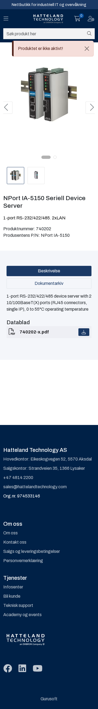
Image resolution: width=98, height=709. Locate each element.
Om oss (10, 533)
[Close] (86, 48)
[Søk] (89, 33)
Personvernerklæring (23, 560)
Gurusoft (49, 699)
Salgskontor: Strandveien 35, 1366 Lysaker (44, 468)
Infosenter (13, 587)
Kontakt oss (14, 542)
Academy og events (22, 614)
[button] (46, 157)
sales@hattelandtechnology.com (35, 486)
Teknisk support (18, 605)
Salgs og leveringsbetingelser (31, 551)
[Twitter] (7, 668)
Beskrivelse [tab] (49, 271)
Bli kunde (11, 596)
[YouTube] (37, 668)
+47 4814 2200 (18, 477)
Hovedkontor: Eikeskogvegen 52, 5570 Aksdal (47, 459)
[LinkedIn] (22, 668)
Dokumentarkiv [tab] (49, 283)
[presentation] (7, 108)
